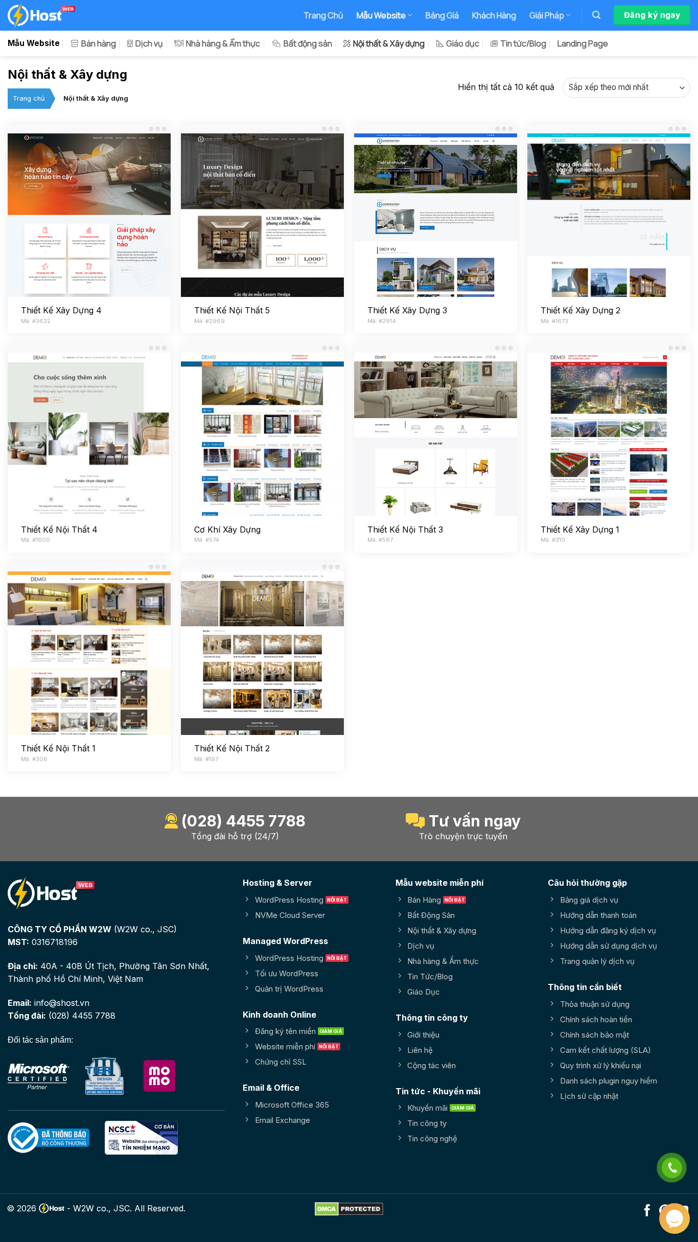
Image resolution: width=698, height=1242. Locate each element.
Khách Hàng (494, 15)
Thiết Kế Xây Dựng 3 (407, 310)
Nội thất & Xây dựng (389, 43)
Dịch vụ (149, 43)
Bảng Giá (442, 15)
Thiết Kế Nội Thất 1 (58, 748)
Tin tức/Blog (523, 43)
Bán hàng (98, 43)
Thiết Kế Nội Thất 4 (59, 529)
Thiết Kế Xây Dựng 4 (61, 310)
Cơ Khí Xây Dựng (227, 529)
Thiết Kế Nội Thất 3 (405, 529)
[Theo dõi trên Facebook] (647, 1211)
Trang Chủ (323, 15)
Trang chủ (29, 98)
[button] (596, 15)
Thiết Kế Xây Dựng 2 (580, 310)
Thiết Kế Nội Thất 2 (232, 748)
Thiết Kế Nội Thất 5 (232, 310)
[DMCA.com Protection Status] (349, 1208)
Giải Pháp (546, 15)
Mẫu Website (381, 15)
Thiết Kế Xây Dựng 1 (580, 529)
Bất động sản (308, 43)
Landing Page (582, 43)
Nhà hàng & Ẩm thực (223, 43)
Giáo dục (462, 43)
